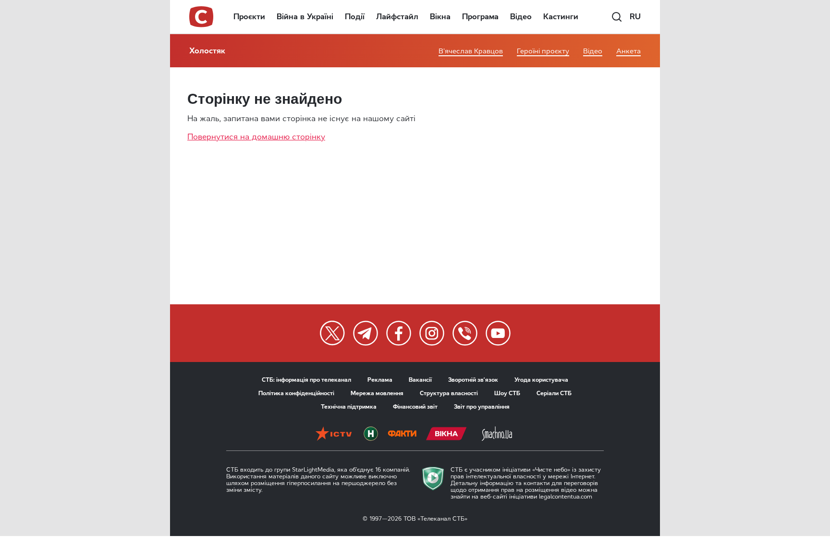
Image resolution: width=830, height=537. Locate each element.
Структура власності (449, 393)
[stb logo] (201, 16)
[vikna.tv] (446, 433)
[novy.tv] (371, 433)
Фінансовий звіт (415, 406)
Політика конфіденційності (296, 393)
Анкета (628, 51)
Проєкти (249, 16)
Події (355, 16)
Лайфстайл (397, 16)
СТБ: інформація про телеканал (306, 379)
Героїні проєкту (543, 51)
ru (635, 16)
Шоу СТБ (507, 393)
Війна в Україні (305, 16)
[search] (617, 17)
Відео (521, 16)
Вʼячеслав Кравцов (471, 51)
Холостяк (207, 50)
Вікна (440, 16)
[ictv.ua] (333, 433)
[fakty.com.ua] (402, 433)
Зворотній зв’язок (473, 379)
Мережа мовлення (377, 393)
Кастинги (560, 16)
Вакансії (420, 379)
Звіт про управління (482, 406)
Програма (480, 16)
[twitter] (332, 333)
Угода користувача (541, 379)
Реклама (379, 379)
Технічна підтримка (349, 406)
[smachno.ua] (496, 433)
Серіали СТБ (554, 393)
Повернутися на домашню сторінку (256, 136)
